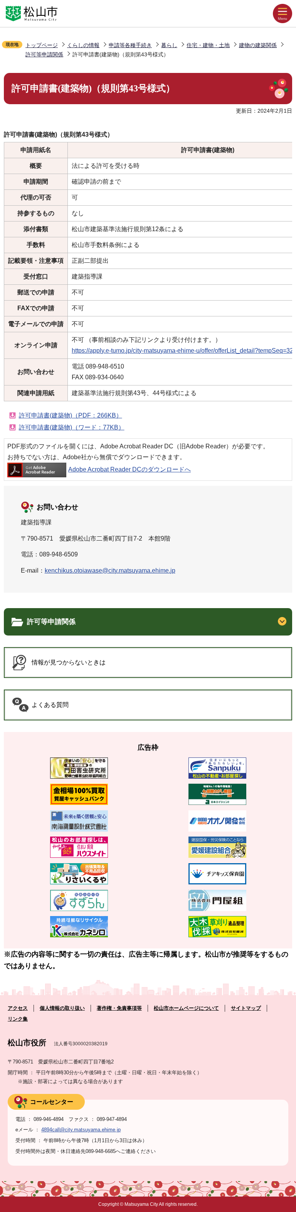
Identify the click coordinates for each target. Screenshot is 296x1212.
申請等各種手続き (130, 45)
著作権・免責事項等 (119, 1008)
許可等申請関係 (44, 54)
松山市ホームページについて (186, 1008)
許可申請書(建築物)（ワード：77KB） (71, 427)
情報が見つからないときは (69, 662)
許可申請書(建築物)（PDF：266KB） (70, 415)
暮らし (169, 45)
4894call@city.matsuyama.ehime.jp (81, 1130)
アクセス (18, 1008)
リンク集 (18, 1019)
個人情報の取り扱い (62, 1008)
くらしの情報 (83, 45)
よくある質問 (50, 705)
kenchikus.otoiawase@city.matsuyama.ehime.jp (110, 570)
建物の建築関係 (258, 45)
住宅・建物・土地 (208, 45)
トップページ (41, 45)
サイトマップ (246, 1008)
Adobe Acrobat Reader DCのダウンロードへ (129, 469)
